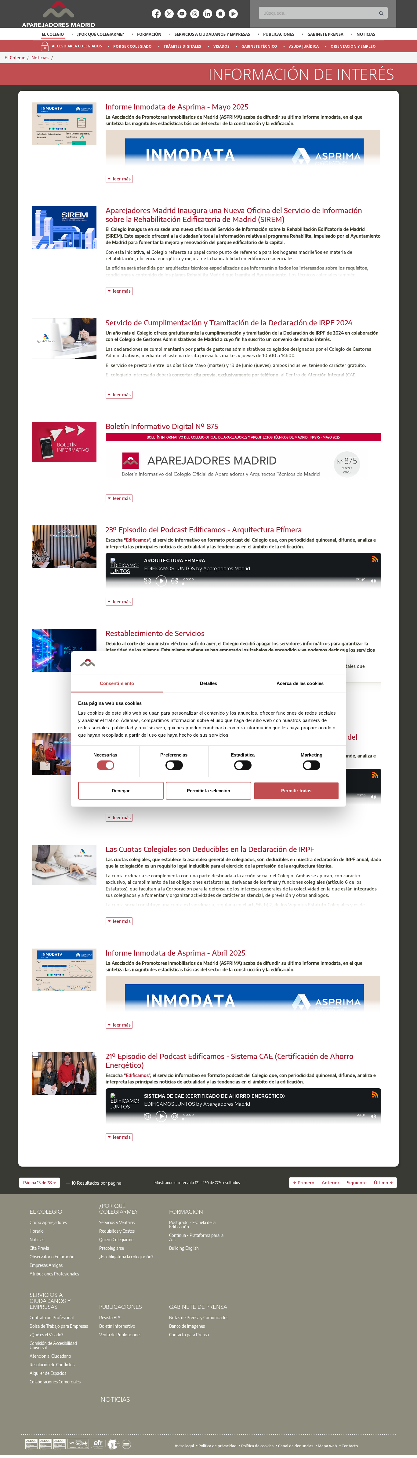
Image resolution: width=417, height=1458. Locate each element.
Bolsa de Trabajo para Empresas (59, 1326)
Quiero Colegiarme (116, 1239)
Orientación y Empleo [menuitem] (353, 46)
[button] (39, 1183)
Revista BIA (110, 1317)
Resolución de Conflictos (52, 1364)
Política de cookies (257, 1445)
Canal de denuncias (295, 1445)
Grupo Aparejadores (48, 1222)
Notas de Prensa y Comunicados (198, 1317)
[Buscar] (381, 13)
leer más (123, 178)
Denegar (121, 790)
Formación (149, 34)
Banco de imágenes (187, 1326)
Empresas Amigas (46, 1265)
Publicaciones (278, 34)
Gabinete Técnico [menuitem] (259, 46)
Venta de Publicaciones (120, 1334)
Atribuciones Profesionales (54, 1273)
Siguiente (357, 1182)
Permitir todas (296, 790)
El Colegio (53, 34)
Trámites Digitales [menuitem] (182, 46)
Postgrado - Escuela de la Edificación (192, 1224)
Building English (184, 1248)
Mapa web (327, 1445)
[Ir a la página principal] (58, 14)
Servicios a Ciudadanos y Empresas (212, 34)
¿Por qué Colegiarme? (100, 34)
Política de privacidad (217, 1445)
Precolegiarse (111, 1248)
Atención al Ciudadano (50, 1356)
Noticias (366, 34)
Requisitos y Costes (117, 1231)
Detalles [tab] (208, 683)
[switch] (174, 765)
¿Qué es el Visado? (46, 1334)
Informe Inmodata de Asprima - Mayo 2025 (177, 106)
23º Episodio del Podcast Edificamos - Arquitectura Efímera (204, 529)
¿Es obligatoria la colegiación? (126, 1256)
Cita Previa (39, 1248)
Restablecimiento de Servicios (155, 633)
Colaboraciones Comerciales (55, 1381)
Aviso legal (184, 1445)
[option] (53, 34)
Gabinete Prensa (325, 34)
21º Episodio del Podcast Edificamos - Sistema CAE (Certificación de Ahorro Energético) (230, 1060)
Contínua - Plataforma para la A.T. (196, 1237)
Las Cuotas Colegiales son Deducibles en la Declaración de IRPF (210, 848)
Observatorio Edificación (52, 1256)
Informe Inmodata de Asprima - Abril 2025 (175, 952)
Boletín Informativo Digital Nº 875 (162, 426)
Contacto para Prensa (189, 1334)
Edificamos (137, 539)
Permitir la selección (208, 790)
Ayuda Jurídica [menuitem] (304, 46)
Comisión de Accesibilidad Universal (53, 1345)
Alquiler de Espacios (48, 1373)
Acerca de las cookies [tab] (300, 683)
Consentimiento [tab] (117, 683)
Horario (37, 1231)
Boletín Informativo (117, 1326)
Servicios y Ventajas (117, 1222)
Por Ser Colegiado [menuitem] (132, 46)
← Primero (303, 1182)
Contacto (350, 1445)
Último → (383, 1182)
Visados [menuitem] (221, 46)
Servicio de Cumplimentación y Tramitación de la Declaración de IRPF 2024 (229, 322)
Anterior (330, 1182)
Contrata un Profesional (52, 1317)
